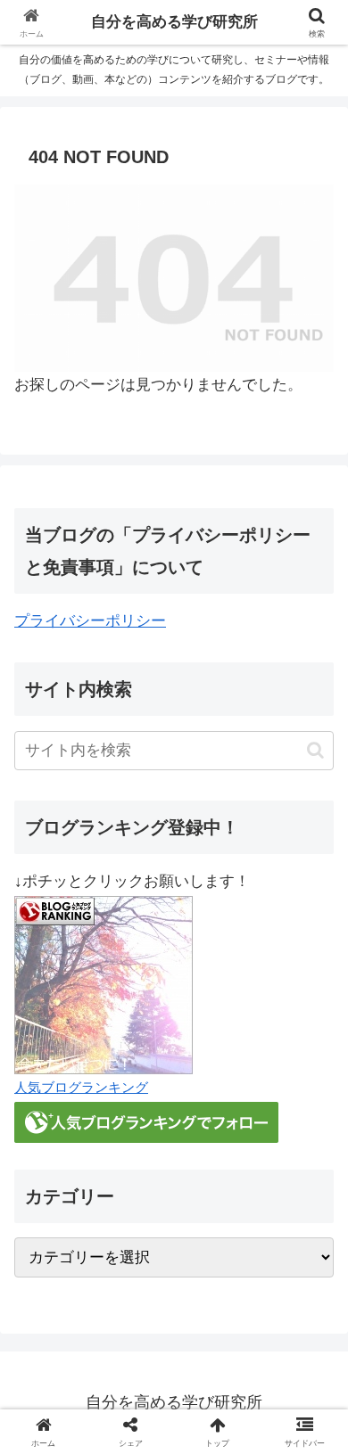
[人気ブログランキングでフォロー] (146, 1121)
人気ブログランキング (81, 1087)
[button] (315, 750)
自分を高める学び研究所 (174, 21)
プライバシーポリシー (90, 620)
